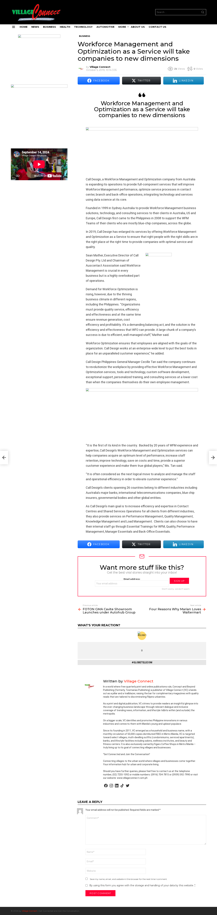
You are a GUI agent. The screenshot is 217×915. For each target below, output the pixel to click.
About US (138, 26)
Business (49, 26)
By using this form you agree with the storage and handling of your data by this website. (142, 885)
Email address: (132, 579)
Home (23, 26)
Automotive (105, 26)
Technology (83, 26)
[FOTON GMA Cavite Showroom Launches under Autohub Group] (4, 457)
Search (202, 13)
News (35, 26)
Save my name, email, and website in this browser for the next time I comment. (128, 879)
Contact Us (157, 26)
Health (65, 26)
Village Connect (29, 911)
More (122, 26)
